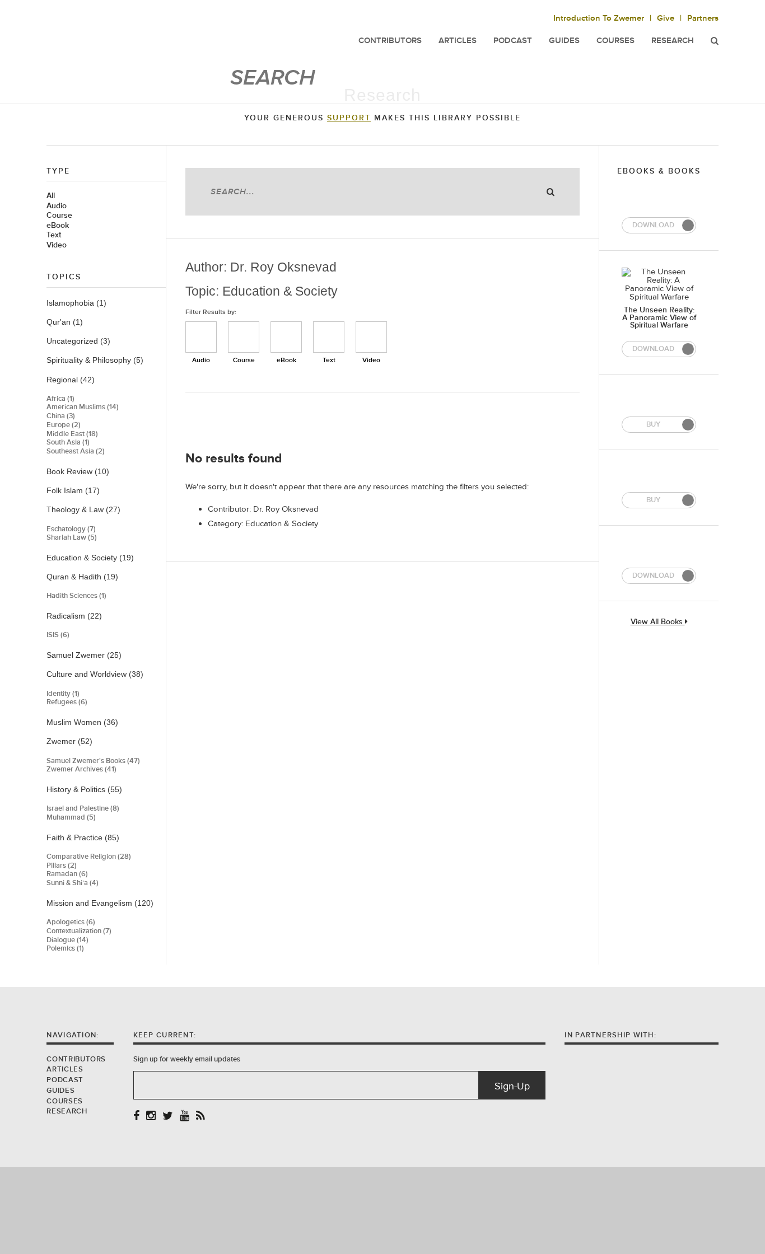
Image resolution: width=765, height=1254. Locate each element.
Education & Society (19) (90, 558)
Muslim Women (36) (82, 722)
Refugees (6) (66, 702)
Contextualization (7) (78, 931)
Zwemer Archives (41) (81, 769)
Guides (60, 1090)
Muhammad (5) (71, 817)
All (50, 195)
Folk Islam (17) (73, 490)
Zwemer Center (135, 32)
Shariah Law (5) (71, 538)
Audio (56, 206)
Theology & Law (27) (83, 509)
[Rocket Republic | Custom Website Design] (383, 1210)
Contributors (76, 1059)
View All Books (658, 622)
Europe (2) (63, 425)
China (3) (60, 416)
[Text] (328, 337)
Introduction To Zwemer (598, 18)
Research (672, 40)
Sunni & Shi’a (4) (72, 883)
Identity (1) (63, 694)
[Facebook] (136, 1116)
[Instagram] (151, 1116)
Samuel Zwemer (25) (84, 655)
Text (53, 235)
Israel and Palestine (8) (82, 808)
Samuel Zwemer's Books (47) (93, 761)
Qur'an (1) (64, 322)
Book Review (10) (77, 471)
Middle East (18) (72, 434)
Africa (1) (60, 399)
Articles (64, 1069)
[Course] (243, 337)
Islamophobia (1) (76, 303)
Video (56, 245)
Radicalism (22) (74, 616)
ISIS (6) (57, 635)
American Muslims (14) (82, 407)
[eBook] (286, 337)
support (349, 118)
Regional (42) (70, 379)
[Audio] (201, 337)
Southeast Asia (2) (75, 451)
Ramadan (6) (67, 874)
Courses (615, 40)
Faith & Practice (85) (82, 837)
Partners (703, 18)
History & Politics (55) (84, 789)
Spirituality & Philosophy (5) (94, 360)
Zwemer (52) (69, 741)
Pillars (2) (61, 866)
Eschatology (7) (71, 529)
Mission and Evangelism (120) (99, 903)
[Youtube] (184, 1116)
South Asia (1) (68, 442)
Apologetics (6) (70, 922)
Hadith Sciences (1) (76, 596)
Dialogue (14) (67, 940)
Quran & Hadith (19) (82, 577)
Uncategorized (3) (78, 341)
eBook (57, 225)
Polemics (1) (65, 948)
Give (665, 18)
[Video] (371, 337)
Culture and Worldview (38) (94, 674)
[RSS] (200, 1116)
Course (59, 215)
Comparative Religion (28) (88, 857)
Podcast (64, 1079)
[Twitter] (167, 1116)
